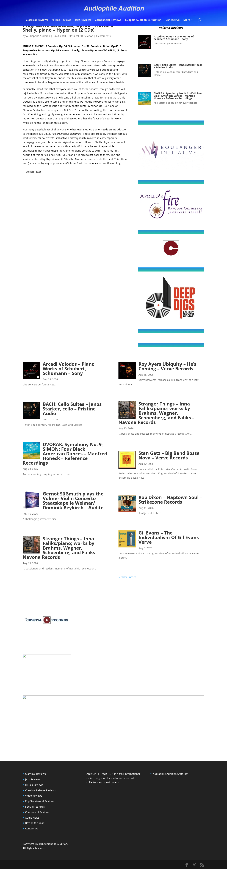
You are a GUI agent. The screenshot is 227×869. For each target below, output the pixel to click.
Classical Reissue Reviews (40, 790)
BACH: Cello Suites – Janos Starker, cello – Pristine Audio (178, 66)
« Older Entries (127, 577)
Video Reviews (33, 795)
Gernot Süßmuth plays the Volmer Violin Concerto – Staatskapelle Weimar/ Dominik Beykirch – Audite (73, 500)
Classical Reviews (37, 19)
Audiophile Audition (38, 36)
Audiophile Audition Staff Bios (171, 773)
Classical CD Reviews (81, 36)
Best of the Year (34, 823)
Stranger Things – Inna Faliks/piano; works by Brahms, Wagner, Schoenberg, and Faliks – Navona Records (61, 547)
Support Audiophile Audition (143, 19)
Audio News (32, 817)
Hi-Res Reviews (61, 19)
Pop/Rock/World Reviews (39, 801)
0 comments (103, 36)
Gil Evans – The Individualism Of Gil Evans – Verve (170, 537)
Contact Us (172, 19)
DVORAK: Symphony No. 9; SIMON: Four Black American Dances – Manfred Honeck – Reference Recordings (178, 96)
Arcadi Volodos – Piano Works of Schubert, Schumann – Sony (174, 38)
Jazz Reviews (83, 19)
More (186, 19)
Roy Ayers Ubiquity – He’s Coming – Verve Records (167, 366)
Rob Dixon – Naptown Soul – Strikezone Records (170, 499)
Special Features (35, 806)
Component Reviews (108, 19)
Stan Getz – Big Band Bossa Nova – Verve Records (169, 455)
